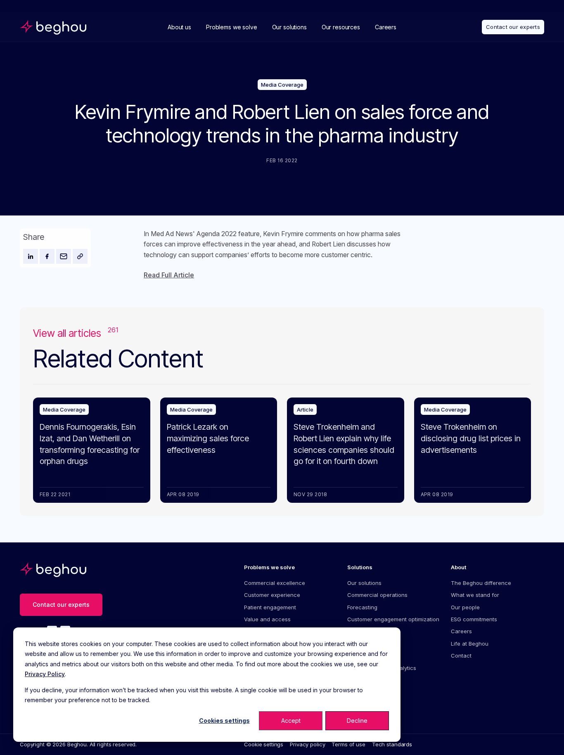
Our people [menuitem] (465, 607)
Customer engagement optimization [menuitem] (393, 619)
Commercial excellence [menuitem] (274, 583)
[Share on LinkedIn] (30, 256)
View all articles (75, 333)
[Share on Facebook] (47, 256)
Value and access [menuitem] (267, 619)
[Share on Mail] (63, 256)
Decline (357, 720)
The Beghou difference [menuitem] (481, 583)
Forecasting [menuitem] (362, 607)
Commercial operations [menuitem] (377, 595)
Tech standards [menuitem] (392, 744)
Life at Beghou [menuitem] (469, 643)
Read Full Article (169, 275)
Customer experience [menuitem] (272, 595)
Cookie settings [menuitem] (263, 744)
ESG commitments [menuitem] (474, 619)
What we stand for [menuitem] (475, 595)
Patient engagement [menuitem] (270, 607)
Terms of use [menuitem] (348, 744)
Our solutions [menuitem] (364, 583)
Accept (291, 720)
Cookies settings (224, 720)
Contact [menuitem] (461, 655)
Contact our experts (513, 27)
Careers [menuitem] (461, 631)
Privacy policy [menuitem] (307, 744)
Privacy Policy (45, 673)
